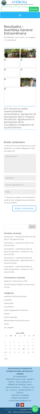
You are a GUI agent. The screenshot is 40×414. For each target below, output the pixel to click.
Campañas (8, 300)
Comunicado (8, 303)
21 (24, 349)
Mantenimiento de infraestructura (17, 320)
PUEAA (6, 324)
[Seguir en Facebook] (18, 405)
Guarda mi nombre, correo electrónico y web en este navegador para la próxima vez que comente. (19, 200)
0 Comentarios (10, 40)
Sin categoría (30, 37)
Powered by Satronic (11, 409)
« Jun (6, 359)
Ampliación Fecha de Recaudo (15, 296)
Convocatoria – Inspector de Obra (16, 243)
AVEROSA (10, 37)
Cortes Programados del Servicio (16, 310)
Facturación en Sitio (20, 281)
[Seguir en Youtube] (22, 405)
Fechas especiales (10, 317)
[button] (35, 409)
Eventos (7, 314)
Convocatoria (9, 307)
